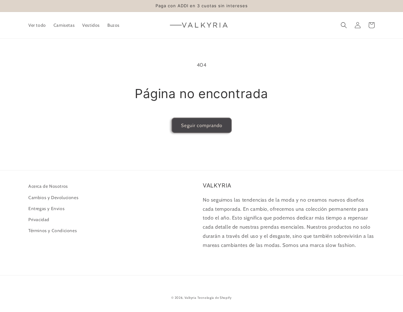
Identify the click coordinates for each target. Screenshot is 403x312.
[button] (344, 25)
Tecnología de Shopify (214, 298)
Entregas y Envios (46, 208)
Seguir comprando (201, 125)
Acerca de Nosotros (48, 186)
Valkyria (190, 298)
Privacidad (38, 219)
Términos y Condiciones (52, 230)
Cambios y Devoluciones (53, 197)
